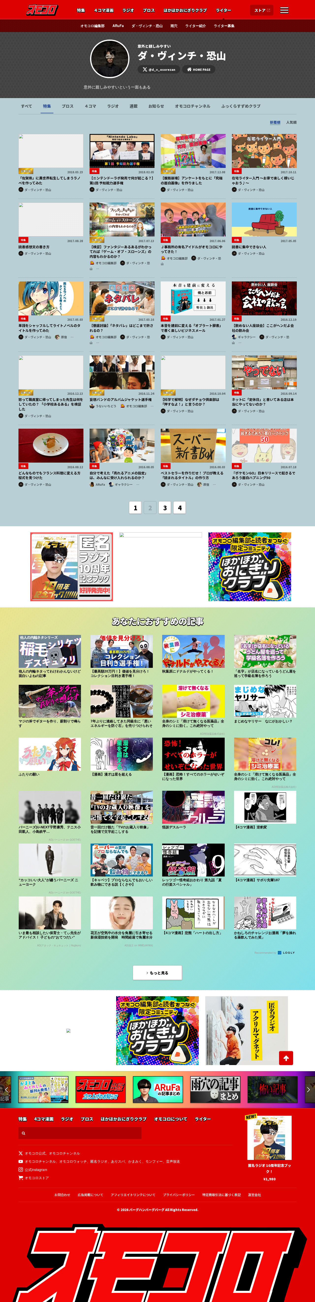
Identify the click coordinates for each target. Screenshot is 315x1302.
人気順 (291, 122)
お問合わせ (62, 1194)
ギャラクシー (247, 337)
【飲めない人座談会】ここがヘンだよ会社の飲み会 (263, 328)
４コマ (90, 106)
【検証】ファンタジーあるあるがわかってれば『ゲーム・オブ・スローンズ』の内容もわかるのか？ (121, 251)
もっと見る (159, 972)
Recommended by (265, 952)
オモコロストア (37, 1177)
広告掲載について (90, 1194)
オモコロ (42, 10)
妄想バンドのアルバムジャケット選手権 (121, 399)
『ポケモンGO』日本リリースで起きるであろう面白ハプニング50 (263, 475)
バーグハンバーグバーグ (146, 1209)
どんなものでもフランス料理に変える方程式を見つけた (49, 475)
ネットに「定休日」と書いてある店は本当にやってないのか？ (263, 402)
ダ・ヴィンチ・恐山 (147, 25)
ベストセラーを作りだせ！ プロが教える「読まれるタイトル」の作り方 (192, 475)
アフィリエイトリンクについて (133, 1194)
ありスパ (118, 1161)
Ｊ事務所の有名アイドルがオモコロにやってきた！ (191, 249)
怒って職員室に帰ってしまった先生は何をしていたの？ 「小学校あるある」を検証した (50, 404)
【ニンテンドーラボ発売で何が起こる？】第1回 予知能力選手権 (121, 180)
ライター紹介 (195, 25)
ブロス (149, 10)
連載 (134, 106)
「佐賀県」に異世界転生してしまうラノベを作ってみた (49, 180)
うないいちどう (106, 406)
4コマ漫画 (43, 1119)
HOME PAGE (201, 69)
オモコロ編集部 (92, 25)
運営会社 (254, 1194)
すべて (26, 106)
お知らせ (156, 106)
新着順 (275, 122)
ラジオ (128, 10)
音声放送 (173, 1161)
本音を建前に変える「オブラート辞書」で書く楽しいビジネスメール (192, 328)
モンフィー (154, 1161)
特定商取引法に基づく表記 (221, 1194)
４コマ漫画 (103, 10)
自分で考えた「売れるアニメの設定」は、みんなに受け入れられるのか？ (119, 475)
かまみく (135, 1161)
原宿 (64, 337)
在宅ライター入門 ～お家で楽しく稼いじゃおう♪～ (263, 180)
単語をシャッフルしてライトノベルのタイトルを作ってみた (49, 328)
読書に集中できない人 (249, 246)
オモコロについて (170, 1119)
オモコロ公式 (35, 1153)
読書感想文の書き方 (33, 246)
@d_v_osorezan (162, 69)
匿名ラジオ (99, 1161)
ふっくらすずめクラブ (241, 106)
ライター (223, 10)
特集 (81, 10)
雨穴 (174, 25)
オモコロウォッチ (73, 1161)
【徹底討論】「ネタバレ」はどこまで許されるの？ (121, 328)
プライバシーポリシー (179, 1194)
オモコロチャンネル (192, 106)
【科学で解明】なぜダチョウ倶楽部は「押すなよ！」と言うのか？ (190, 402)
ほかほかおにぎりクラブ (185, 10)
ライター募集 (224, 25)
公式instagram (36, 1169)
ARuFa (118, 25)
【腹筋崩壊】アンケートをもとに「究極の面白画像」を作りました (191, 180)
